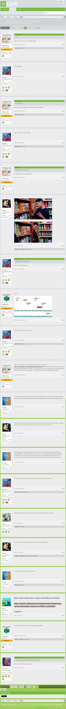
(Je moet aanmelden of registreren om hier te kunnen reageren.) (52, 686)
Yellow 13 (17, 639)
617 (21, 27)
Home (51, 704)
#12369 (63, 340)
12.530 (10, 82)
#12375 (63, 523)
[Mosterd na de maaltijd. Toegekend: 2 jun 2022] (7, 90)
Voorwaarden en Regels (54, 707)
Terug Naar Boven (58, 704)
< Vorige (12, 27)
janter (3, 608)
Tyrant (3, 524)
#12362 (63, 76)
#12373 (63, 462)
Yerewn (16, 48)
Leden (19, 9)
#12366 (63, 245)
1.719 (10, 612)
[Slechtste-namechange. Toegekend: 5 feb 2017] (6, 676)
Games (11, 23)
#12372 (63, 433)
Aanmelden (60, 1)
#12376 (63, 552)
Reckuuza (4, 77)
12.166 (10, 528)
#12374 (63, 488)
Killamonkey (5, 45)
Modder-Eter (5, 304)
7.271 (10, 467)
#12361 (63, 44)
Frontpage (5, 9)
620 (27, 27)
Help (47, 704)
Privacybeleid (62, 707)
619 (25, 27)
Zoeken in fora (7, 12)
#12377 (63, 581)
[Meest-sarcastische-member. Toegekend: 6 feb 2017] (3, 531)
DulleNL (22, 23)
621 (30, 27)
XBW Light (4, 704)
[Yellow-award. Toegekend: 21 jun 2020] (9, 676)
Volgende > (38, 27)
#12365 (63, 177)
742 (34, 27)
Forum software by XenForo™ (13, 707)
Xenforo (14, 704)
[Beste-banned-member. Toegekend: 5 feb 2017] (9, 87)
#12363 (63, 111)
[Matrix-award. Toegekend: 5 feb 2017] (6, 531)
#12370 (63, 374)
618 (23, 27)
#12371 (63, 406)
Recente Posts (17, 12)
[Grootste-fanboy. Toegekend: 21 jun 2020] (6, 87)
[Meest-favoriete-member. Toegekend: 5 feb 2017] (3, 87)
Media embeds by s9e (30, 707)
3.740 (10, 52)
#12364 (63, 142)
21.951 (10, 311)
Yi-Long (4, 407)
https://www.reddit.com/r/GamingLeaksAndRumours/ (28, 366)
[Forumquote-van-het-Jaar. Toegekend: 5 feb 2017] (3, 679)
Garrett (20, 492)
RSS (64, 704)
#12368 (63, 320)
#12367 (63, 268)
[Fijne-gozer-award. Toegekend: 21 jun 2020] (9, 531)
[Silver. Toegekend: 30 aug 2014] (3, 55)
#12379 (63, 635)
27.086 (10, 672)
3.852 (10, 215)
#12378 (63, 615)
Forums (13, 9)
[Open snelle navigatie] (64, 17)
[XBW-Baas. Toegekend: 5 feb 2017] (3, 90)
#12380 (63, 667)
